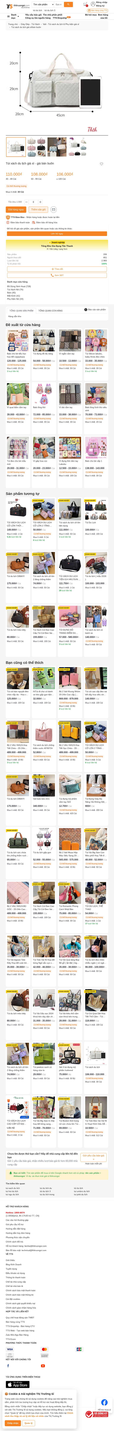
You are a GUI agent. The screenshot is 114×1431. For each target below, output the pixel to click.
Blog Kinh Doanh (14, 1264)
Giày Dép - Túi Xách (30, 24)
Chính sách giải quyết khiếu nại (20, 1303)
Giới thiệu (10, 1260)
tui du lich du (46, 1188)
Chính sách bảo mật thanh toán (20, 1290)
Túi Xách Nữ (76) (15, 289)
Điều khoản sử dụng (15, 1273)
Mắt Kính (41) (13, 296)
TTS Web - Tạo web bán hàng (20, 1330)
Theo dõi (59, 269)
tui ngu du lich (12, 1194)
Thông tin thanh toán (15, 1277)
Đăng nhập (101, 2)
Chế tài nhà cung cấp (16, 1282)
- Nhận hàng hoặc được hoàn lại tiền (35, 217)
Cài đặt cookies (13, 1299)
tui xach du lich (13, 1188)
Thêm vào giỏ (38, 209)
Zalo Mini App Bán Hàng (17, 1335)
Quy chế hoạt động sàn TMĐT (20, 1317)
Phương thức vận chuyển (18, 1237)
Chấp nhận (12, 1423)
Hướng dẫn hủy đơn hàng (18, 1233)
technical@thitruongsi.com (34, 1250)
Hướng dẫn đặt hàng (15, 1229)
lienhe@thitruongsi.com (35, 1246)
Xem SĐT (59, 275)
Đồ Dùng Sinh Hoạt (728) (19, 286)
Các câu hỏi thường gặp (17, 1220)
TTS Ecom (11, 1339)
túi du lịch (37, 10)
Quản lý (29, 1423)
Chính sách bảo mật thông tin (20, 1295)
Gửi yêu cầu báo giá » (93, 1157)
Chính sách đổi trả (14, 1241)
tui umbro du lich (82, 1191)
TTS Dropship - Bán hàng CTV (20, 1326)
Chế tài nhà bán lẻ (14, 1286)
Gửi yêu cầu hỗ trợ (14, 1224)
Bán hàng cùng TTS (99, 10)
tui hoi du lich (12, 1191)
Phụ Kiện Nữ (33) (15, 299)
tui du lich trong (47, 1194)
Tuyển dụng (11, 1269)
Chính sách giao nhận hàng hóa (21, 1308)
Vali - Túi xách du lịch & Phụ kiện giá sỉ (61, 24)
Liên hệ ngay (57, 233)
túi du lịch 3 (50, 10)
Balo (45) (11, 292)
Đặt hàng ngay (16, 209)
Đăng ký (100, 5)
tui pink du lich (80, 1194)
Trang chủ (13, 24)
